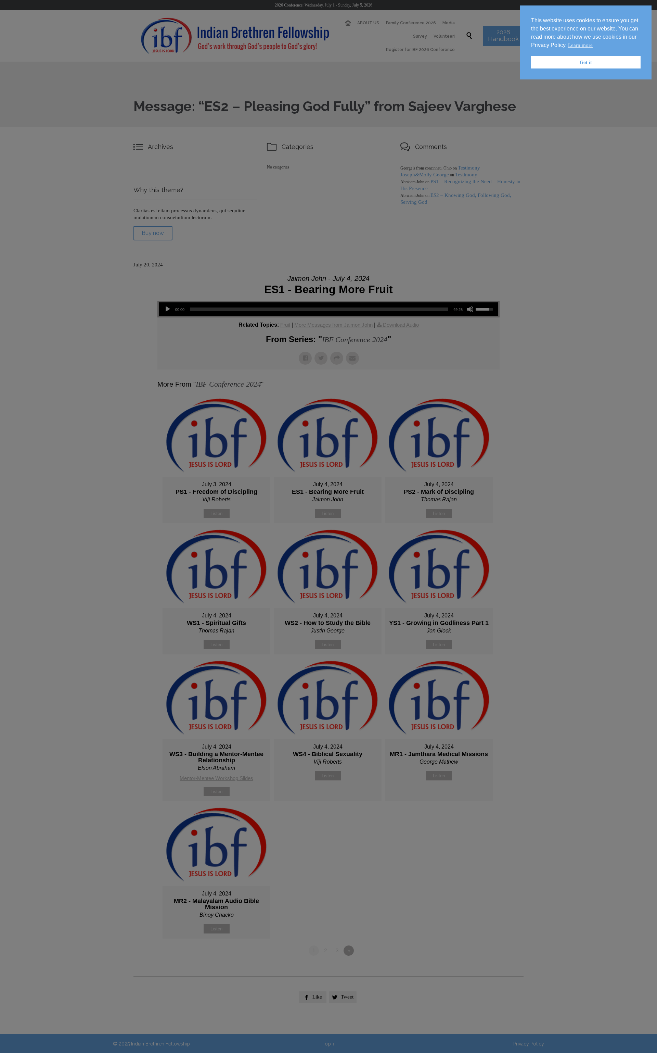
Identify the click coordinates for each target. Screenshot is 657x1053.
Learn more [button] (580, 45)
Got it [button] (586, 62)
